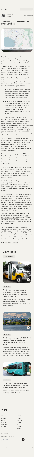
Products (3, 420)
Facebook (19, 426)
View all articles (26, 9)
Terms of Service (24, 447)
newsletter (14, 436)
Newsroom (4, 424)
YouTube (19, 420)
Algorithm (3, 418)
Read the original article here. (9, 242)
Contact (3, 426)
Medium (19, 428)
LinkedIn (19, 418)
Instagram (19, 422)
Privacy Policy (31, 447)
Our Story (3, 422)
